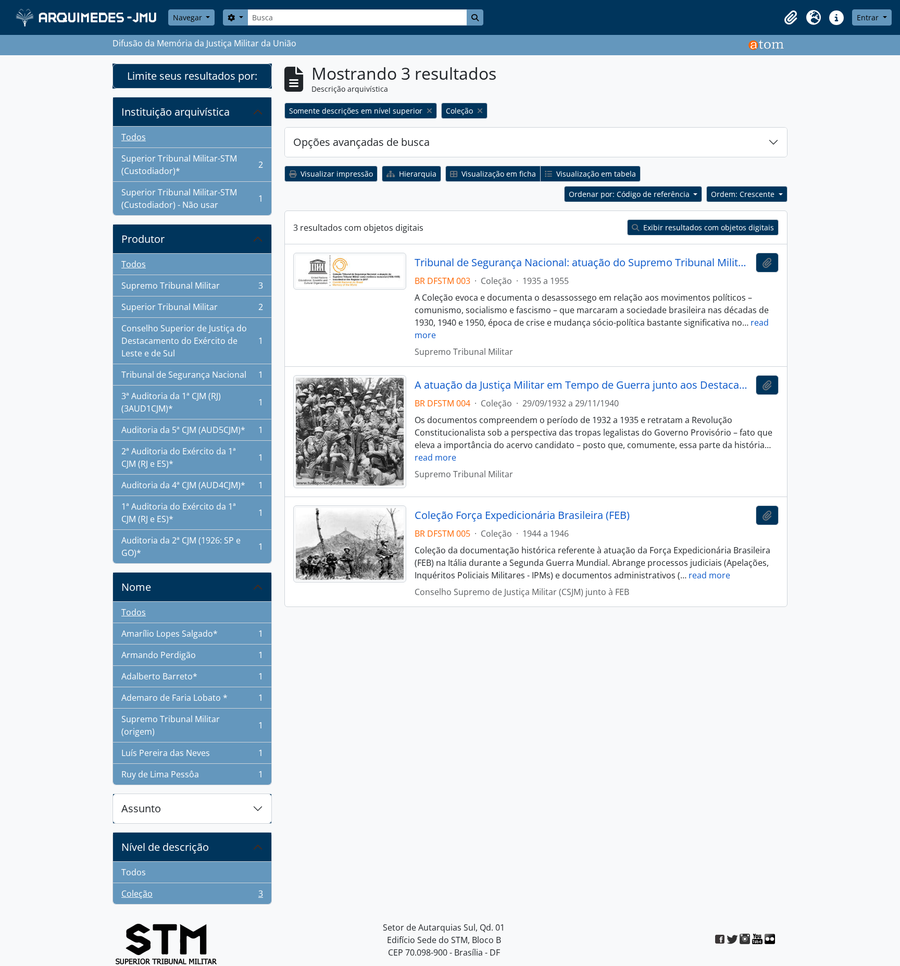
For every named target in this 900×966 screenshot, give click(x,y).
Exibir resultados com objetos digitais (707, 227)
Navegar (188, 17)
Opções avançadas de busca (361, 142)
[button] (790, 17)
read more (435, 457)
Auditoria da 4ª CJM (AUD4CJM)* (192, 487)
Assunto (141, 808)
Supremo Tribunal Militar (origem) (192, 725)
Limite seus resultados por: (192, 76)
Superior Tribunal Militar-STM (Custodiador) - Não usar (192, 198)
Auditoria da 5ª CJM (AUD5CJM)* (192, 432)
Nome (136, 587)
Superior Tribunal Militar (192, 309)
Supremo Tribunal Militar (192, 288)
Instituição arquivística (175, 112)
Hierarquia (416, 174)
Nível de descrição (165, 847)
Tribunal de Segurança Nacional (192, 377)
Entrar (869, 17)
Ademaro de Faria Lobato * (192, 700)
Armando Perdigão (192, 657)
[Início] (87, 17)
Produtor (143, 239)
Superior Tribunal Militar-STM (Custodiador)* (192, 165)
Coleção (192, 896)
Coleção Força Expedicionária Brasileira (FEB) (522, 515)
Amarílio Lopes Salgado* (192, 636)
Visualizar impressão (335, 174)
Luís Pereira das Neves (192, 755)
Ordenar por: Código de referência (630, 194)
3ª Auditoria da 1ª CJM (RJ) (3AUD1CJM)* (192, 402)
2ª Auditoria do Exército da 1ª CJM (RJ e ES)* (192, 457)
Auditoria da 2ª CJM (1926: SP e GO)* (192, 547)
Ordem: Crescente (744, 194)
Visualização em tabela (595, 174)
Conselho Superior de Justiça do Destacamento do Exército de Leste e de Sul (192, 341)
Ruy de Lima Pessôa (192, 777)
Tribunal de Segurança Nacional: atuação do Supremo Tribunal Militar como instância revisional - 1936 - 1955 (583, 262)
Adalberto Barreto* (192, 679)
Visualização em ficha (497, 174)
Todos (133, 137)
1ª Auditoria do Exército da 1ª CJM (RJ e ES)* (192, 513)
